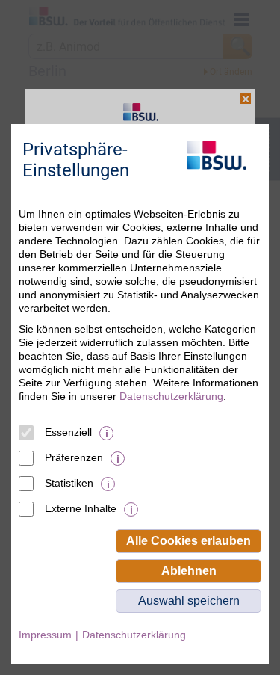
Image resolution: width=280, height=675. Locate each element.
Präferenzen (74, 457)
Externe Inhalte (80, 508)
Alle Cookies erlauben (188, 540)
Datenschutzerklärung (171, 396)
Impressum (45, 635)
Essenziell (68, 432)
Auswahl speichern (189, 600)
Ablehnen (189, 570)
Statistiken (69, 483)
